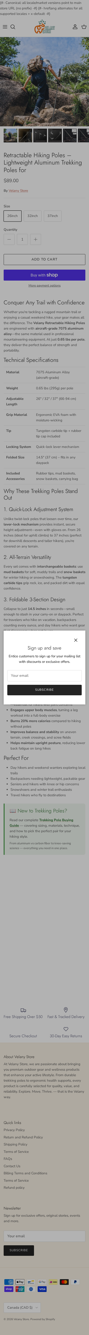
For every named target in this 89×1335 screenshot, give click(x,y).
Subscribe (44, 690)
